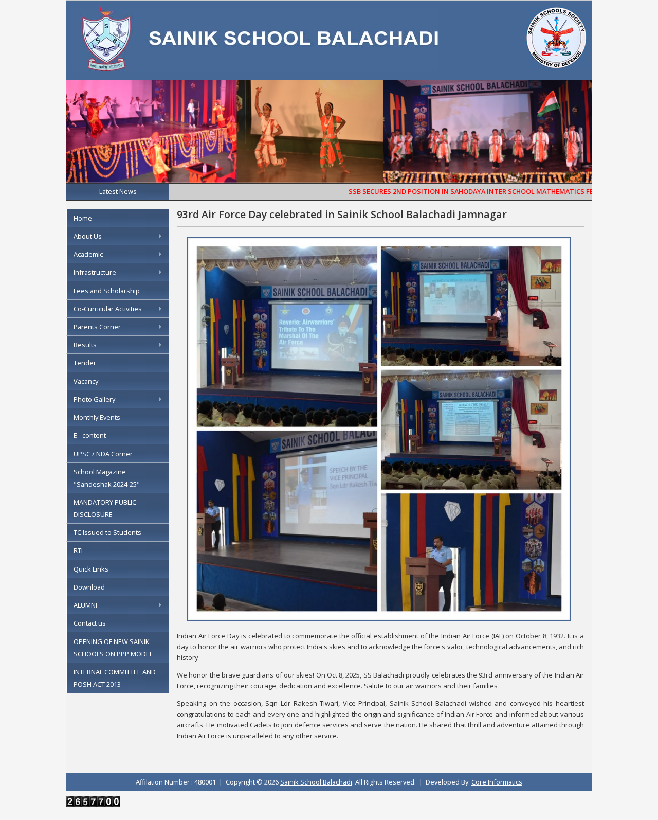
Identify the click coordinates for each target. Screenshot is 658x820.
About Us (88, 236)
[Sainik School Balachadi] (254, 68)
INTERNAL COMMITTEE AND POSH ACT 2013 (115, 678)
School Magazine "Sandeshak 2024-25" (107, 478)
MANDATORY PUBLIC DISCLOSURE (105, 508)
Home (83, 218)
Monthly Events (97, 417)
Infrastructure (95, 272)
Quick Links (91, 569)
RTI (78, 550)
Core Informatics (496, 782)
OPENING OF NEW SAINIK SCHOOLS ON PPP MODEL (113, 647)
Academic (88, 254)
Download (89, 587)
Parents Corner (97, 326)
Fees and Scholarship (107, 290)
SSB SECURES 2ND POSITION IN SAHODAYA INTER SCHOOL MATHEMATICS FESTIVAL (459, 191)
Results (85, 344)
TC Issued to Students (107, 532)
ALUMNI (85, 605)
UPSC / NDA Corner (103, 453)
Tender (85, 362)
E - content (90, 435)
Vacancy (86, 381)
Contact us (90, 623)
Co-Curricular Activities (108, 308)
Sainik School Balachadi (316, 782)
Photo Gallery (94, 399)
